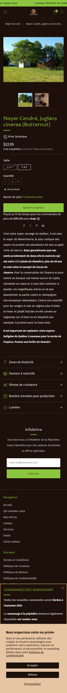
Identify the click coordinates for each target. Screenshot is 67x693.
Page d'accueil (12, 24)
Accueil (7, 505)
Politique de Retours (15, 572)
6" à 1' (10, 167)
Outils (6, 535)
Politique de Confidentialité (19, 578)
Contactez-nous (33, 197)
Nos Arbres (10, 517)
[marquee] (33, 3)
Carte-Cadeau (11, 541)
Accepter (32, 665)
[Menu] (5, 12)
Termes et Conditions (16, 560)
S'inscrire (33, 473)
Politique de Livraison (16, 566)
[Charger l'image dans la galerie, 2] (42, 100)
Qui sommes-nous (14, 511)
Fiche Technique (17, 136)
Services (8, 529)
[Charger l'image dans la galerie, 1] (25, 100)
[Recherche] (62, 12)
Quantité (8, 176)
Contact (7, 523)
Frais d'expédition (12, 149)
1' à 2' (24, 167)
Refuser (32, 674)
